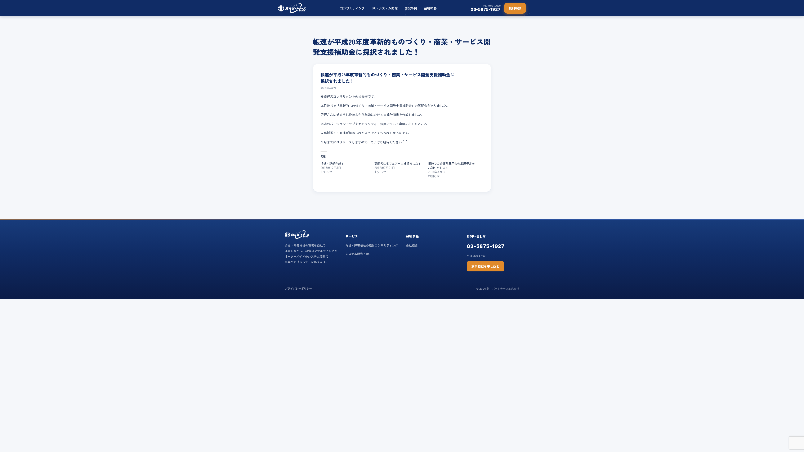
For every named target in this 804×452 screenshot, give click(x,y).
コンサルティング (352, 8)
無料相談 (515, 8)
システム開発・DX (357, 254)
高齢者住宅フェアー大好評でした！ (397, 163)
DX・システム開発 (385, 8)
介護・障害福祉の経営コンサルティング (371, 245)
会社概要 (430, 8)
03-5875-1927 (486, 246)
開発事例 (411, 8)
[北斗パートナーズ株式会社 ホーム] (292, 8)
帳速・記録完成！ (332, 163)
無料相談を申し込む (485, 266)
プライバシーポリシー (298, 288)
